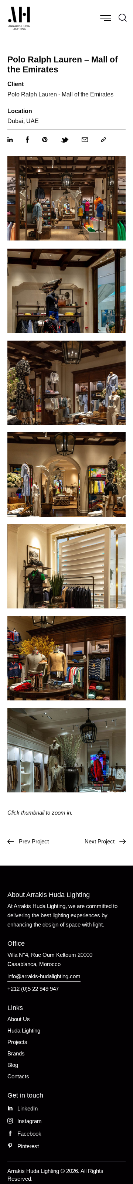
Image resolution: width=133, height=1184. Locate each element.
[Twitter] (65, 140)
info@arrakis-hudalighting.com (44, 976)
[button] (103, 140)
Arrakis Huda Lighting (33, 1171)
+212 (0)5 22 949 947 (33, 989)
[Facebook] (27, 140)
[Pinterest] (45, 140)
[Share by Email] (85, 140)
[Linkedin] (10, 140)
